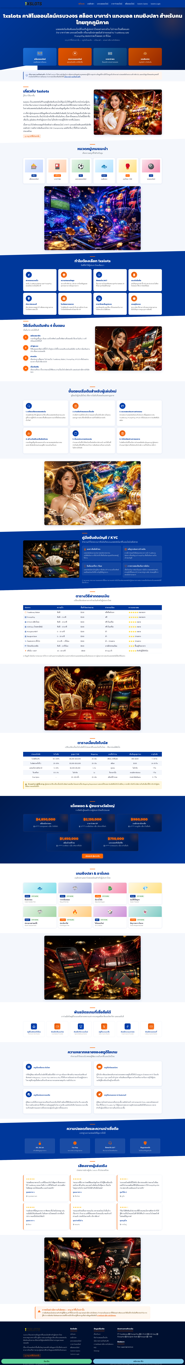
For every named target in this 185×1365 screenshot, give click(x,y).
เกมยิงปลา (90, 4)
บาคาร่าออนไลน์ (116, 4)
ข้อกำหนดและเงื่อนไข (100, 1337)
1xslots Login (155, 4)
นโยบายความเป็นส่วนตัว (72, 77)
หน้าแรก (81, 4)
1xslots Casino (142, 4)
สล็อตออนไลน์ (129, 4)
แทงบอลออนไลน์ (102, 4)
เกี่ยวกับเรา (97, 1334)
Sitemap (96, 1351)
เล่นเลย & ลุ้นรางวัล (92, 856)
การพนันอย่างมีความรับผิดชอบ (106, 1315)
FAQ (95, 1347)
